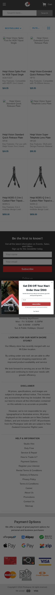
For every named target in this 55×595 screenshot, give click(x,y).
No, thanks (36, 311)
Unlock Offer (36, 304)
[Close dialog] (52, 282)
